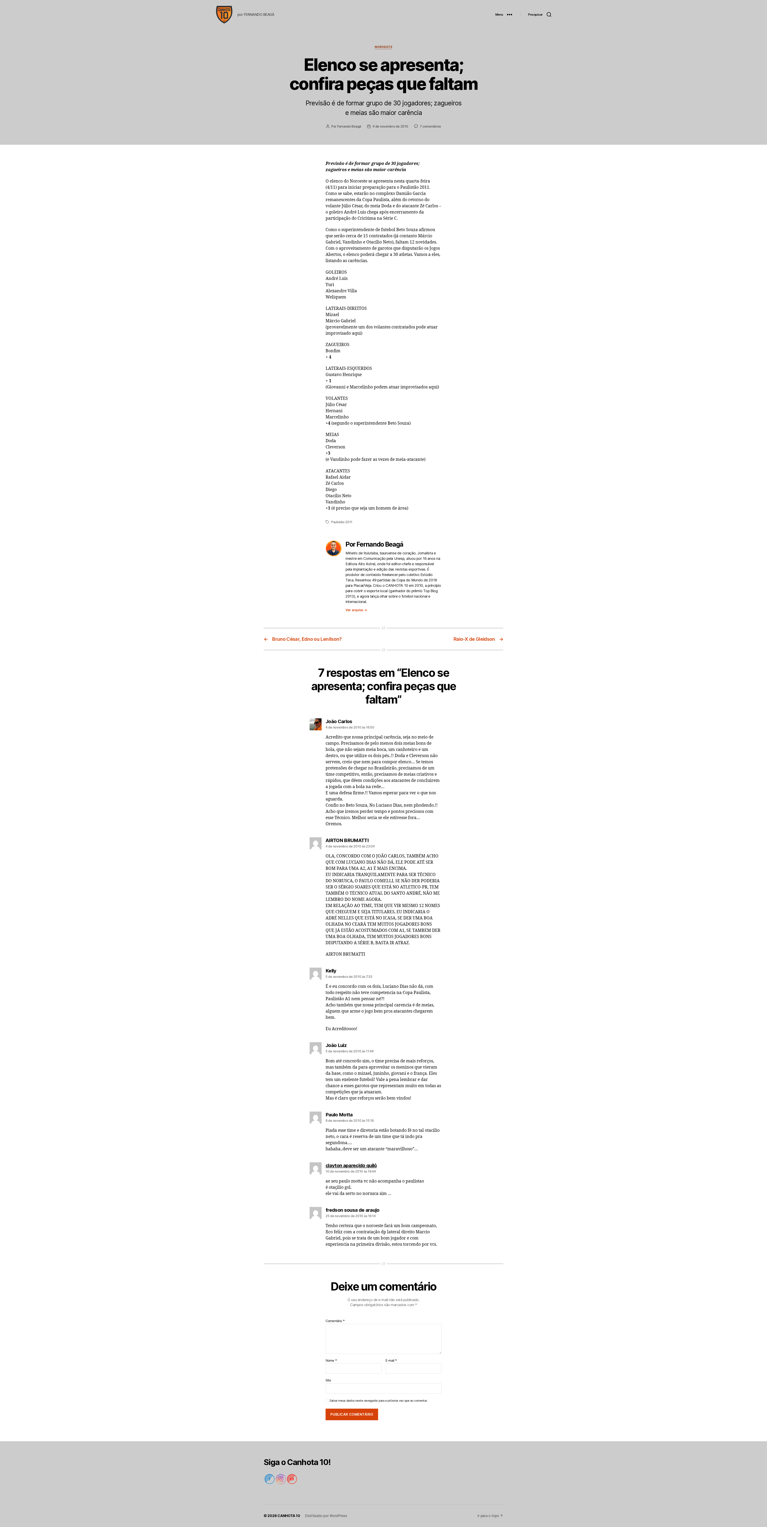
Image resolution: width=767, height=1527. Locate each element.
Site (328, 1380)
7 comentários (430, 126)
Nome (331, 1360)
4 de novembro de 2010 (390, 126)
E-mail (391, 1360)
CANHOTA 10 (288, 1516)
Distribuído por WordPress (326, 1516)
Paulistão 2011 (341, 522)
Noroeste (383, 47)
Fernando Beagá (349, 126)
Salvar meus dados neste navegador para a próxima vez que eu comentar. (378, 1400)
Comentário (335, 1321)
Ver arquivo (356, 610)
